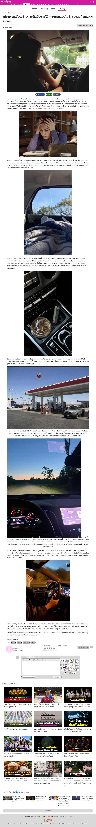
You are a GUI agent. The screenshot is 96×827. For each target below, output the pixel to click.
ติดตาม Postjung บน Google (86, 25)
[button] (24, 660)
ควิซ (57, 4)
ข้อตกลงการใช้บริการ (13, 823)
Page (73, 5)
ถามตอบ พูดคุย (24, 792)
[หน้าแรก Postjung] (7, 1)
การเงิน (68, 4)
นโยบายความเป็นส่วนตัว (25, 823)
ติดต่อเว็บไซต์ (62, 823)
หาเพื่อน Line (45, 4)
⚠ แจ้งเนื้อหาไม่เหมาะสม (83, 647)
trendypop (9, 27)
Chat (38, 5)
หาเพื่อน (33, 4)
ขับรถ (12, 642)
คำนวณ (62, 4)
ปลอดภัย (26, 642)
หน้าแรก (13, 4)
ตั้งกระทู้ (62, 9)
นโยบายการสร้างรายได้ (46, 823)
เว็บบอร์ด (26, 4)
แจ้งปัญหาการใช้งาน (71, 823)
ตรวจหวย (19, 4)
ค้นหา (53, 9)
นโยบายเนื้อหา (35, 823)
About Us (55, 823)
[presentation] (23, 660)
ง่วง (33, 642)
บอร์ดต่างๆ (44, 9)
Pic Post (52, 5)
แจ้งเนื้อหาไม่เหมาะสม (83, 823)
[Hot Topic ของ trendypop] (9, 652)
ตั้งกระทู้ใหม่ (48, 810)
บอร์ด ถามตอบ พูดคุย (18, 13)
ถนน (19, 642)
